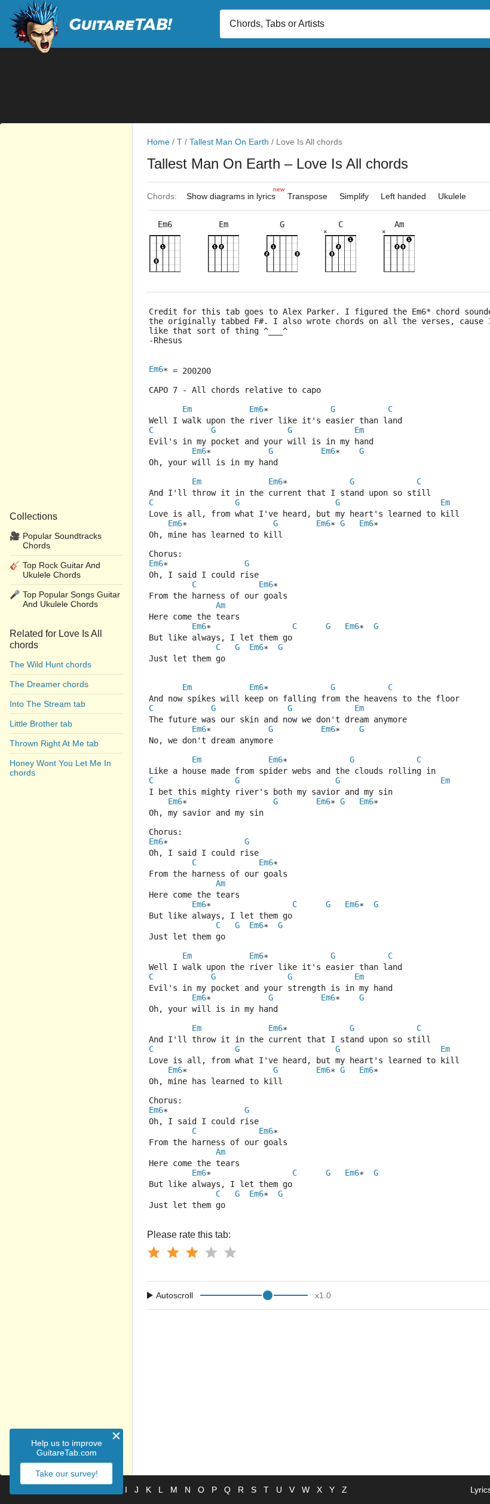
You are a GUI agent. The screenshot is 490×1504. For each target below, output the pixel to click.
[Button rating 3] (191, 1252)
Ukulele (452, 196)
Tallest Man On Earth (229, 142)
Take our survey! (66, 1473)
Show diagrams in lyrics (233, 193)
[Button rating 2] (172, 1252)
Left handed (403, 196)
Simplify (354, 196)
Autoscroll (174, 1295)
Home (158, 142)
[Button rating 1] (153, 1252)
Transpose (307, 196)
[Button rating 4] (210, 1252)
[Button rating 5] (230, 1252)
